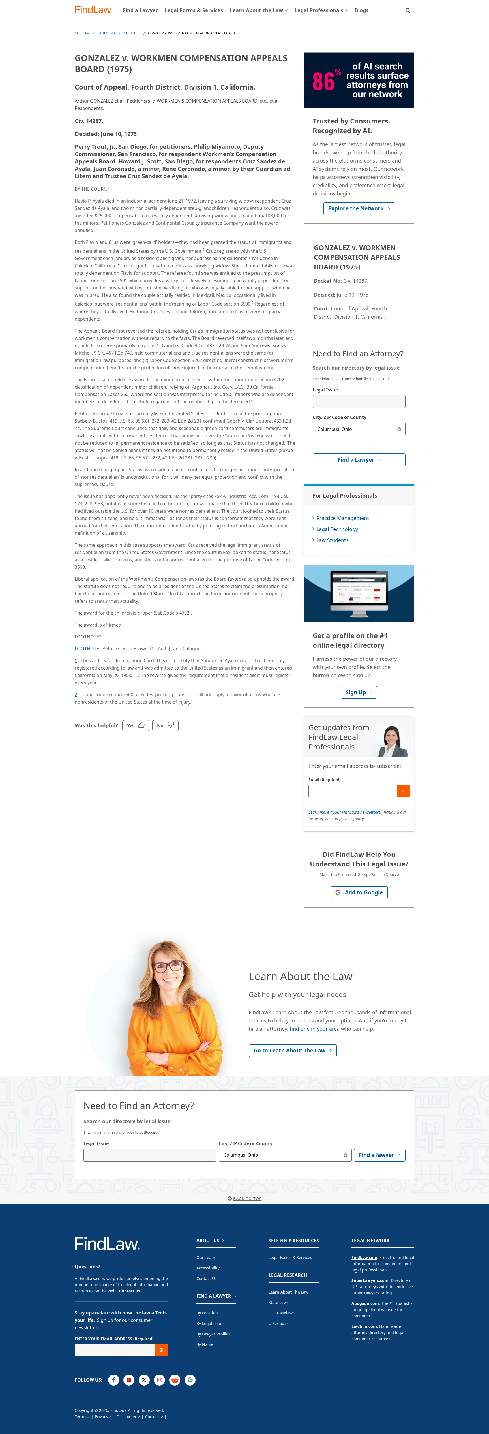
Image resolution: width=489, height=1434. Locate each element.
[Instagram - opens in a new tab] (159, 1380)
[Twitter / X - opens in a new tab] (144, 1380)
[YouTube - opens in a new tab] (128, 1380)
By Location (207, 1313)
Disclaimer (127, 1416)
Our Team (205, 1257)
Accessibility (208, 1268)
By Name (204, 1344)
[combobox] (359, 401)
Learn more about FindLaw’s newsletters (344, 812)
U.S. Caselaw (281, 1313)
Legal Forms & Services (290, 1257)
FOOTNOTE (87, 648)
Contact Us (206, 1278)
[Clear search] (399, 429)
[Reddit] (174, 1380)
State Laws (279, 1302)
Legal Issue (325, 390)
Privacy (101, 1416)
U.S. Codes (279, 1323)
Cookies (152, 1416)
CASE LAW (82, 33)
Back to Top (247, 1198)
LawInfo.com (364, 1326)
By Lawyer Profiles (213, 1334)
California (106, 33)
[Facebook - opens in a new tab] (113, 1380)
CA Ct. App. (132, 33)
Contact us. (130, 1291)
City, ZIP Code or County (339, 417)
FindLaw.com (364, 1257)
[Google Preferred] (190, 1380)
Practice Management (342, 518)
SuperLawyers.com (370, 1280)
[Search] (408, 10)
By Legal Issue (210, 1323)
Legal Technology (337, 529)
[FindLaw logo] (96, 10)
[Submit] (403, 791)
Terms (80, 1416)
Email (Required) (324, 779)
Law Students (332, 540)
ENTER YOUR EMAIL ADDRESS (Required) (114, 1338)
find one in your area (315, 1028)
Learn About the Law (288, 1292)
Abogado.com (365, 1303)
